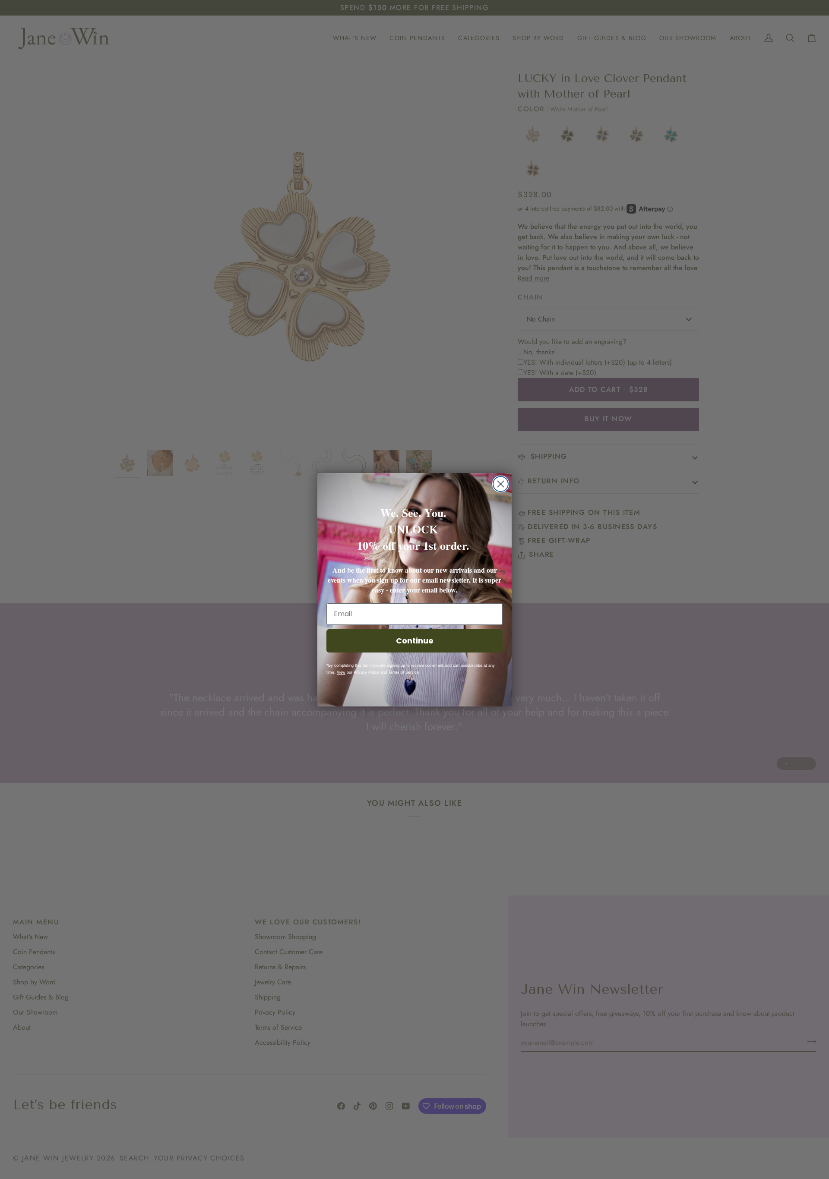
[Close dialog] (500, 484)
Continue (414, 640)
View (341, 672)
